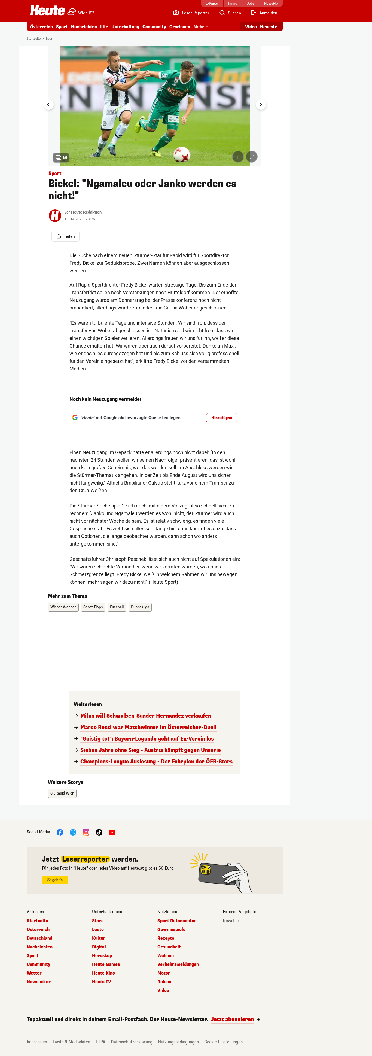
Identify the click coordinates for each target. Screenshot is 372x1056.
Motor (163, 973)
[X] (73, 832)
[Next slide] (261, 104)
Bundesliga (140, 607)
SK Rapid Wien (62, 793)
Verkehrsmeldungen (178, 964)
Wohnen (165, 955)
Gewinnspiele (171, 929)
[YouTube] (112, 832)
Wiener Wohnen (63, 607)
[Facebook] (60, 832)
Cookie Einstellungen (223, 1042)
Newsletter (39, 982)
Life (104, 27)
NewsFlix (231, 921)
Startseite (34, 39)
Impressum (37, 1042)
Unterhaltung (125, 27)
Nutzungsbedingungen (178, 1042)
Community (154, 27)
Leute (98, 929)
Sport (62, 27)
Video (251, 27)
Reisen (164, 982)
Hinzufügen (221, 418)
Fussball (117, 607)
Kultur (98, 938)
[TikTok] (99, 832)
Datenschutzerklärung (132, 1042)
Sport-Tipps (93, 607)
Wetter (34, 973)
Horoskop (102, 955)
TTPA (100, 1042)
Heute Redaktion (86, 212)
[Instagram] (86, 832)
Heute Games (106, 964)
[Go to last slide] (48, 104)
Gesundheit (169, 947)
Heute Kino (103, 973)
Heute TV (101, 982)
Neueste (268, 27)
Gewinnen (179, 27)
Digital (99, 947)
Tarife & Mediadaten (71, 1042)
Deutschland (39, 938)
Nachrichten (40, 947)
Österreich (41, 27)
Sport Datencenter (176, 921)
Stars (97, 921)
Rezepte (165, 938)
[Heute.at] (47, 10)
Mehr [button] (198, 27)
